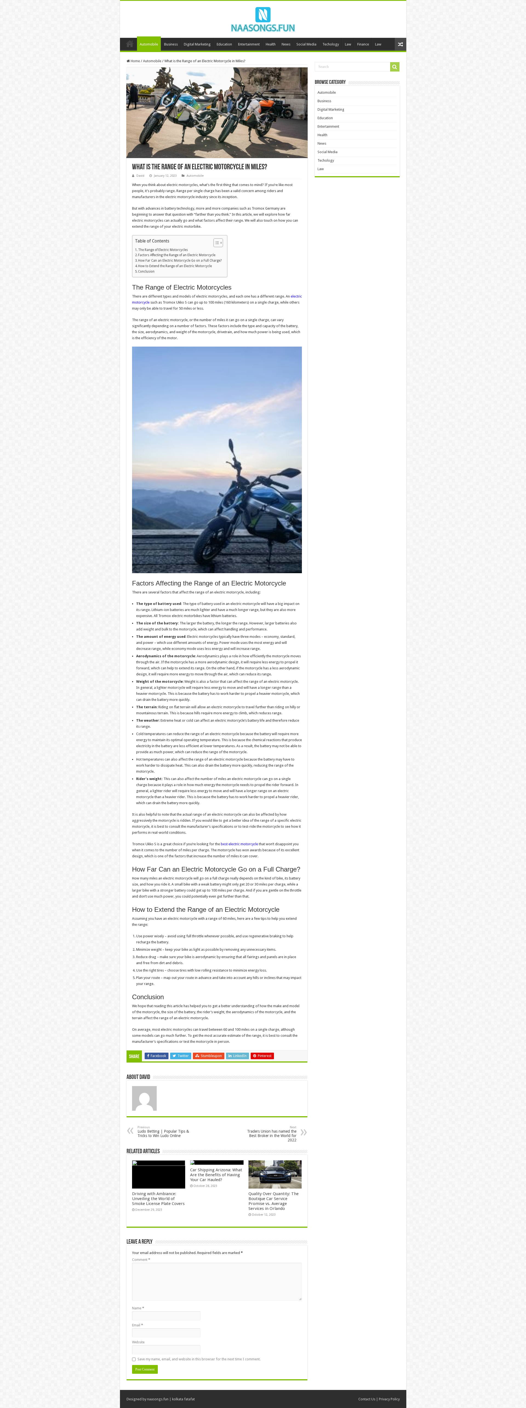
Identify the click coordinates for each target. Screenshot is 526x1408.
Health (271, 44)
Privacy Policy (389, 1399)
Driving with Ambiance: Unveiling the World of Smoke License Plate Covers (158, 1198)
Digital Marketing (197, 44)
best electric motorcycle (239, 844)
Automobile (149, 44)
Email (137, 1325)
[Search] (394, 67)
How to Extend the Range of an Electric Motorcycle (175, 266)
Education (224, 44)
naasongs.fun (157, 1399)
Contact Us (366, 1399)
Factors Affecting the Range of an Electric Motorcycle (176, 255)
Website (138, 1342)
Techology (330, 44)
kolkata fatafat (183, 1399)
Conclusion (146, 271)
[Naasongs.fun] (263, 18)
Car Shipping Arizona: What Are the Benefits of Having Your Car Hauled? (216, 1174)
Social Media (306, 44)
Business (171, 44)
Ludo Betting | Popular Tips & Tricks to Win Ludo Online (163, 1132)
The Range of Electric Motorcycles (163, 250)
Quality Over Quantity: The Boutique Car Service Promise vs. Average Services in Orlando (273, 1201)
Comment (141, 1260)
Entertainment (249, 44)
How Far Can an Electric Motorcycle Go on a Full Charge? (180, 260)
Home (130, 43)
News (286, 44)
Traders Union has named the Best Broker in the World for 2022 (271, 1134)
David (140, 176)
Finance (363, 44)
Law (348, 44)
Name (138, 1308)
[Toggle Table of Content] (215, 242)
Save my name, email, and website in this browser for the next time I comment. (199, 1359)
